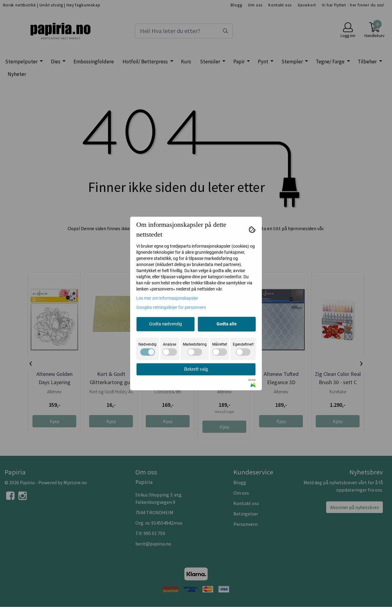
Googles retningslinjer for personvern (171, 307)
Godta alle (227, 323)
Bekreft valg (196, 369)
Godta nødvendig (165, 323)
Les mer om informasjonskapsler (167, 298)
